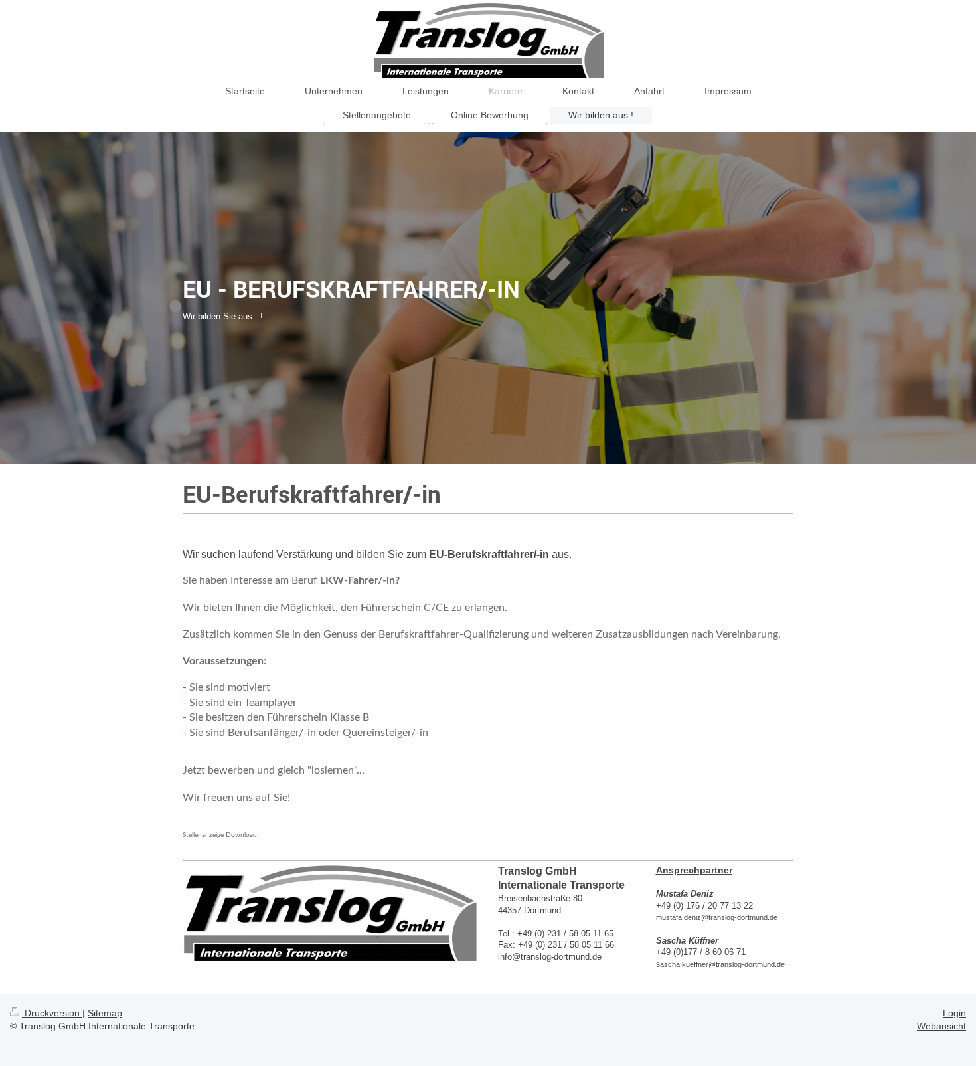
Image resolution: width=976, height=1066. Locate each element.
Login (954, 1013)
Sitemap (105, 1013)
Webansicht (941, 1026)
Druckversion (52, 1013)
